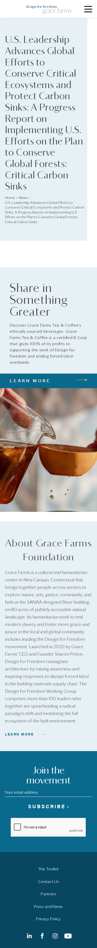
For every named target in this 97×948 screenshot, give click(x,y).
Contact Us (48, 882)
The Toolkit (48, 869)
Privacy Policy (48, 919)
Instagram (55, 936)
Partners (48, 894)
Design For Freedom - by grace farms (51, 9)
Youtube (68, 936)
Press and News (48, 907)
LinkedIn (29, 936)
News (23, 198)
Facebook (42, 936)
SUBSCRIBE (46, 806)
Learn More (19, 734)
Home (10, 198)
